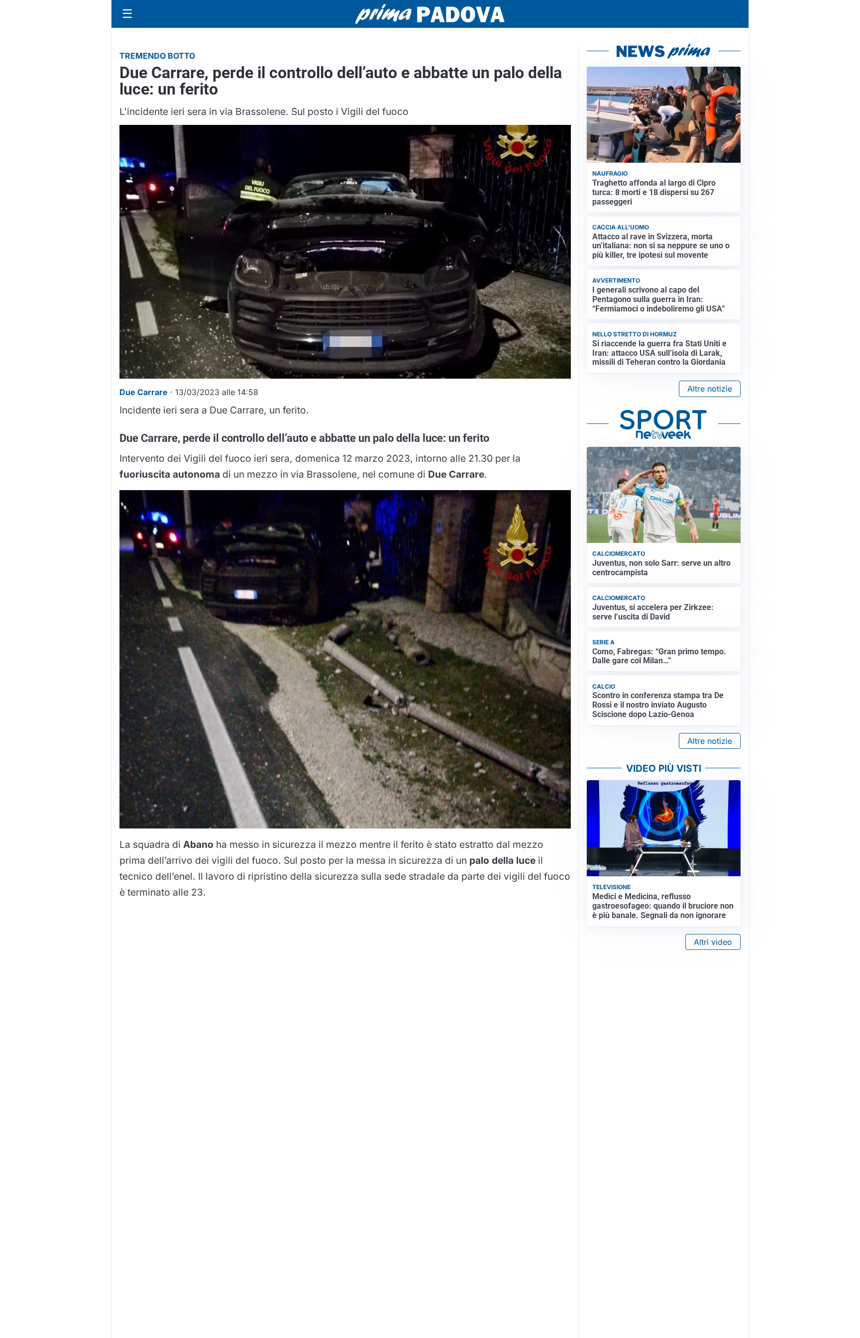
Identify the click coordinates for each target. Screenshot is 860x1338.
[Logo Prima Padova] (430, 13)
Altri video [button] (713, 942)
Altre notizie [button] (709, 389)
